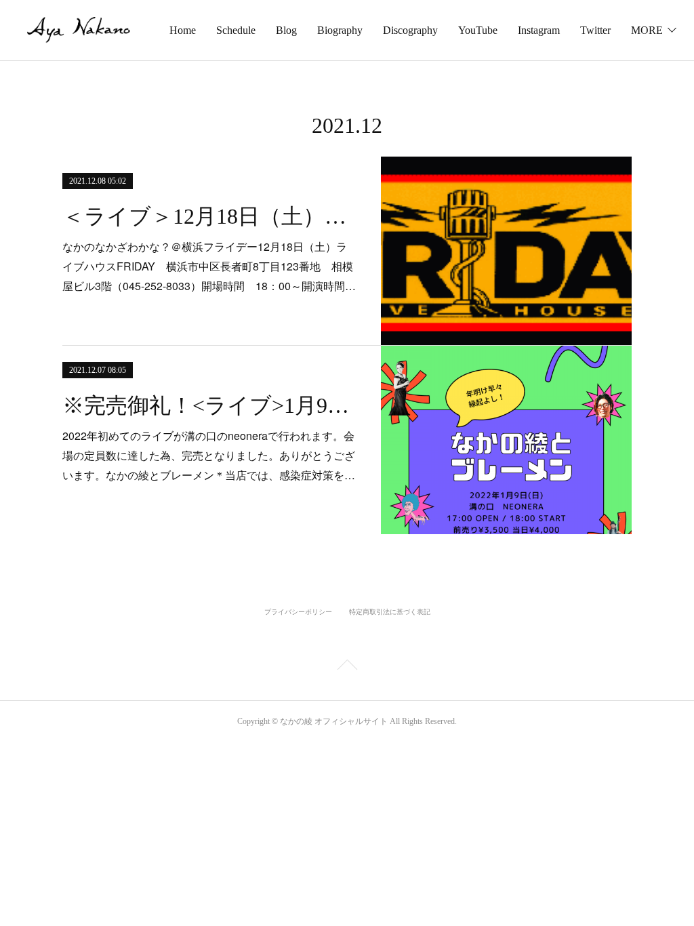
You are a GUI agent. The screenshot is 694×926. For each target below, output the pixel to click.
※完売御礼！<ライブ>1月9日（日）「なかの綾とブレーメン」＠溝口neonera (209, 405)
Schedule (236, 30)
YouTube (477, 30)
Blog (286, 30)
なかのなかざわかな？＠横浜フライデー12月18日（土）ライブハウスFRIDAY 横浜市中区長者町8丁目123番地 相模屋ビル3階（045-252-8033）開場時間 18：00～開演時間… (209, 266)
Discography (410, 30)
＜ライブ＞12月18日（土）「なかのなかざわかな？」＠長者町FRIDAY (209, 216)
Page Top (347, 667)
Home (182, 30)
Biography (340, 30)
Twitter (595, 30)
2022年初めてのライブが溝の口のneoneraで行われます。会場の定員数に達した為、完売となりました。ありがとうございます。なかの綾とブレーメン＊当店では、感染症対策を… (208, 455)
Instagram (539, 30)
